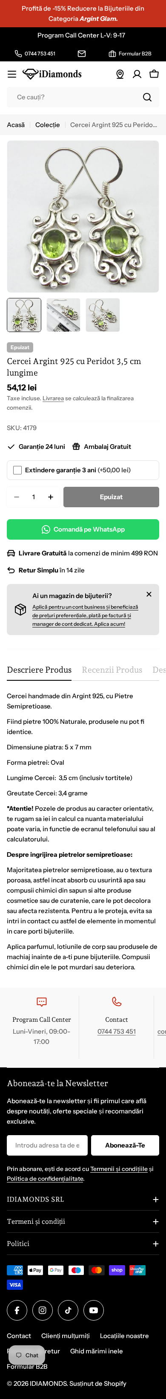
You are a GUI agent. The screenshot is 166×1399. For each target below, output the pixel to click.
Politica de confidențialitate (45, 1178)
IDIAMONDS (48, 1383)
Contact (19, 1336)
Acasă (16, 125)
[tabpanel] (83, 831)
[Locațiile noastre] (120, 74)
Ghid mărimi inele (96, 1351)
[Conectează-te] (137, 74)
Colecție (47, 125)
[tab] (39, 673)
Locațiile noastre (124, 1336)
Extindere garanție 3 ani (78, 470)
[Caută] (147, 97)
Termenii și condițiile (119, 1169)
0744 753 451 (116, 1031)
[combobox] (83, 97)
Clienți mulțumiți (65, 1336)
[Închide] (149, 594)
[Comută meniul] (12, 74)
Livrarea (53, 398)
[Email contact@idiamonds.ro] (81, 53)
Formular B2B (27, 1366)
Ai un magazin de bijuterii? (72, 596)
